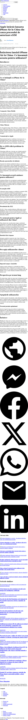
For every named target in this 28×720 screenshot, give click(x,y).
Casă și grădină (6, 6)
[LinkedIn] (14, 532)
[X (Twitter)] (14, 447)
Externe (5, 10)
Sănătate (5, 8)
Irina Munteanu (10, 40)
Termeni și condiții (7, 712)
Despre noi (5, 701)
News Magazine (5, 681)
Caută (16, 2)
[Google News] (14, 362)
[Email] (14, 504)
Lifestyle (5, 4)
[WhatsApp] (14, 475)
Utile (4, 14)
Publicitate (5, 705)
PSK (7, 719)
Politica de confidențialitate (9, 714)
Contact (5, 702)
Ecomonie (5, 7)
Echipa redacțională (7, 704)
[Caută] (1, 17)
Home (4, 711)
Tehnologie (5, 12)
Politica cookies (6, 715)
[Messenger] (14, 390)
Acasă (1, 20)
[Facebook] (14, 419)
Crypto (4, 11)
